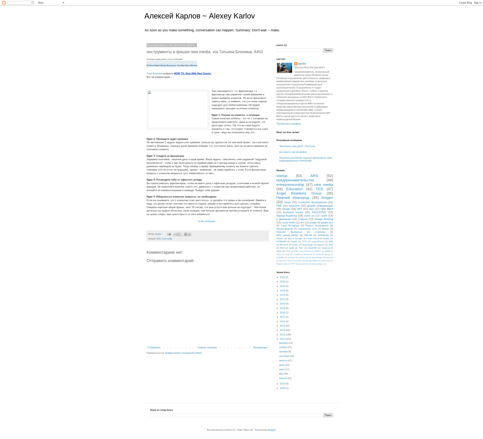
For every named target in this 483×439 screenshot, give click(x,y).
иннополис (303, 264)
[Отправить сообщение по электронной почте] (168, 234)
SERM (327, 251)
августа (283, 360)
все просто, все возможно (293, 152)
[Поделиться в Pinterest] (189, 234)
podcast (291, 257)
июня (282, 369)
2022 (283, 295)
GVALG (317, 251)
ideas (287, 202)
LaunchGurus (317, 241)
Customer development (312, 202)
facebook (308, 254)
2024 (283, 286)
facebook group (323, 254)
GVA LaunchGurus (302, 251)
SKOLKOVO (319, 212)
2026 (283, 277)
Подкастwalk (282, 264)
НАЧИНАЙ (281, 241)
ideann (325, 229)
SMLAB (308, 235)
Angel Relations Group (298, 193)
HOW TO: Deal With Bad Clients (192, 73)
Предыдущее (260, 347)
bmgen (327, 198)
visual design (317, 257)
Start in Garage (295, 238)
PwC (301, 248)
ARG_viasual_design (287, 235)
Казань (326, 238)
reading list (303, 257)
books (295, 245)
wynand (329, 257)
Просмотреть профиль (288, 123)
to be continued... (207, 221)
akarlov (302, 63)
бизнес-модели (284, 229)
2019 (283, 308)
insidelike (280, 257)
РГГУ (293, 264)
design (286, 208)
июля (282, 365)
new (311, 208)
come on (309, 215)
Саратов (325, 248)
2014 (283, 325)
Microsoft (284, 245)
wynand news (285, 261)
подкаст (320, 245)
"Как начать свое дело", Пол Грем (297, 146)
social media (288, 222)
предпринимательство (295, 180)
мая (281, 373)
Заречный (325, 261)
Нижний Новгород (292, 198)
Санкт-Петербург (290, 225)
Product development (316, 225)
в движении (283, 219)
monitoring (323, 235)
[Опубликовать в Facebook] (186, 234)
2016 (288, 251)
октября (283, 351)
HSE (279, 205)
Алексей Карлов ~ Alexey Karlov (199, 16)
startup (282, 176)
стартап (303, 219)
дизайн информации (320, 205)
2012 (283, 334)
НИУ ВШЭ (327, 208)
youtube (298, 261)
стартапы (320, 232)
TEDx (278, 254)
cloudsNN (312, 248)
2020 (330, 245)
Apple (291, 248)
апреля (283, 378)
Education (294, 189)
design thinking (324, 219)
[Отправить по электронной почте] (175, 234)
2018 (283, 312)
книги (278, 251)
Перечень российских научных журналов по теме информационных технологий (305, 159)
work (324, 215)
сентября (284, 356)
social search (312, 238)
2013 (283, 330)
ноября (283, 347)
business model (293, 212)
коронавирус (317, 264)
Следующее (154, 347)
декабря (283, 343)
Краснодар (307, 245)
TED (319, 189)
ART (299, 208)
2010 (283, 383)
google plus (327, 222)
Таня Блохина (154, 73)
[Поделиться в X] (182, 234)
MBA (331, 241)
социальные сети (307, 229)
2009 (283, 388)
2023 (282, 248)
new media (167, 239)
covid (287, 254)
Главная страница (207, 347)
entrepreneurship (290, 185)
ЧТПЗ (304, 241)
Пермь (294, 241)
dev (302, 222)
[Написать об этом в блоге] (179, 234)
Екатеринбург (311, 261)
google (313, 222)
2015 (283, 321)
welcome (294, 205)
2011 (283, 339)
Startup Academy (286, 215)
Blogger (271, 430)
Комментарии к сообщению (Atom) (183, 353)
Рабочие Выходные (289, 232)
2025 (283, 281)
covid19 (296, 254)
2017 (283, 317)
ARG (159, 239)
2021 (283, 299)
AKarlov (280, 238)
